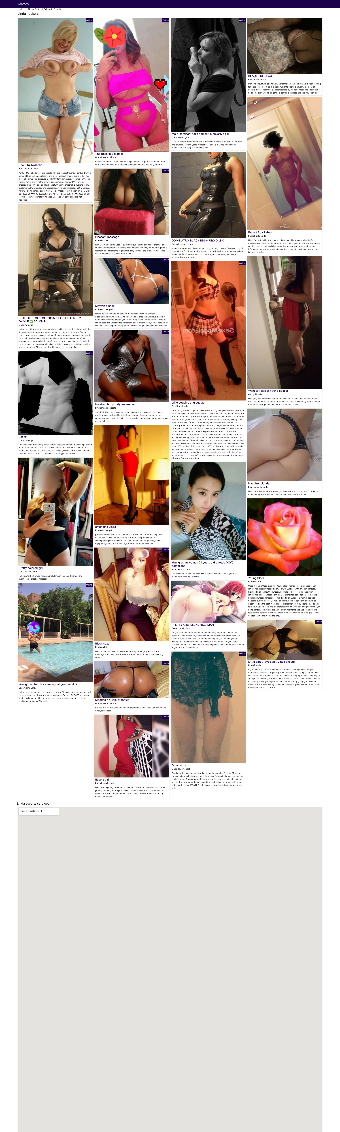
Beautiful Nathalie (30, 165)
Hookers (22, 9)
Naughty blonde (258, 483)
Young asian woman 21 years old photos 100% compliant (202, 564)
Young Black (256, 578)
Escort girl (102, 779)
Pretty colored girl (31, 568)
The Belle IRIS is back (109, 153)
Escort (23, 436)
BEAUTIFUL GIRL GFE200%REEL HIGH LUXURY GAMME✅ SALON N (50, 319)
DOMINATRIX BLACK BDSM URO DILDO (198, 240)
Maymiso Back (105, 306)
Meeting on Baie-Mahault (112, 699)
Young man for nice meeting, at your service (48, 684)
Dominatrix (179, 765)
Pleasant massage (107, 237)
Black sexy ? (103, 643)
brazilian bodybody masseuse (115, 404)
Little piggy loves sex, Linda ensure (271, 661)
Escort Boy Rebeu (260, 232)
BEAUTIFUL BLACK (261, 76)
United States (34, 9)
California (48, 9)
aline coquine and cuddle (188, 402)
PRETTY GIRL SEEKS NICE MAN (193, 624)
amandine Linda (105, 526)
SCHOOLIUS (23, 4)
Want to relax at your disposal (268, 390)
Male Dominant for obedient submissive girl (200, 133)
